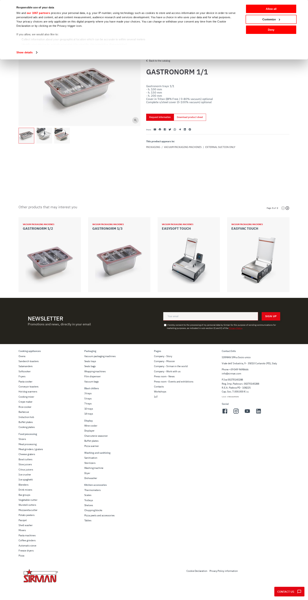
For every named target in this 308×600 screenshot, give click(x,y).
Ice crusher (25, 474)
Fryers (22, 376)
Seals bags (90, 366)
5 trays (88, 398)
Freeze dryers (26, 550)
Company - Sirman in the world (171, 366)
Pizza (21, 555)
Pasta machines (27, 535)
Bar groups (24, 494)
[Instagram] (236, 413)
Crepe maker (25, 401)
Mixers (22, 530)
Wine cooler (90, 425)
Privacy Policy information (223, 571)
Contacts (159, 386)
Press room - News (164, 376)
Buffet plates (26, 422)
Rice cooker (25, 407)
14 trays (88, 413)
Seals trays (90, 361)
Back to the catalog (159, 60)
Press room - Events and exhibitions (173, 381)
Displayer (89, 430)
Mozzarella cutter (28, 510)
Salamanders (26, 366)
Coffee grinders (27, 540)
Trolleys (88, 500)
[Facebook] (225, 413)
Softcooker (24, 371)
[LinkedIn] (258, 413)
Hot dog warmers (28, 391)
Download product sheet (190, 117)
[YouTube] (247, 413)
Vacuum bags (91, 381)
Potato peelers (27, 515)
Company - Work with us (167, 371)
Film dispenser (92, 376)
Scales (87, 495)
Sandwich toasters (29, 361)
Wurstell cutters (27, 504)
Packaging (153, 147)
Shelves (88, 505)
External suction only (220, 147)
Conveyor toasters (28, 386)
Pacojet (23, 520)
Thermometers (92, 490)
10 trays (88, 408)
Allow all (271, 8)
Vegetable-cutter (28, 499)
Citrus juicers (26, 469)
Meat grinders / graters (31, 449)
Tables (87, 520)
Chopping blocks (93, 510)
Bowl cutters (25, 459)
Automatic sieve (27, 545)
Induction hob (26, 417)
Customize (269, 19)
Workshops (160, 391)
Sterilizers (90, 463)
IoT (156, 396)
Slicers (22, 439)
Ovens (22, 356)
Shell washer (26, 525)
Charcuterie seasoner (96, 435)
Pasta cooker (25, 381)
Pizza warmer (91, 446)
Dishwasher (90, 478)
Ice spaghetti (26, 479)
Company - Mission (164, 361)
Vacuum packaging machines (183, 147)
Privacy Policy (235, 328)
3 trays (88, 393)
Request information (160, 117)
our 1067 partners (38, 12)
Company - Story (163, 356)
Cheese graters (27, 454)
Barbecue (24, 412)
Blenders (24, 484)
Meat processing (28, 444)
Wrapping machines (95, 371)
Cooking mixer (26, 396)
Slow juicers (25, 464)
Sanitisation (90, 457)
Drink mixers (25, 489)
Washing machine (94, 468)
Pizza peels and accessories (99, 515)
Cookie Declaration (196, 571)
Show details (24, 52)
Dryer (87, 473)
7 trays (88, 403)
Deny (271, 29)
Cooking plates (27, 427)
